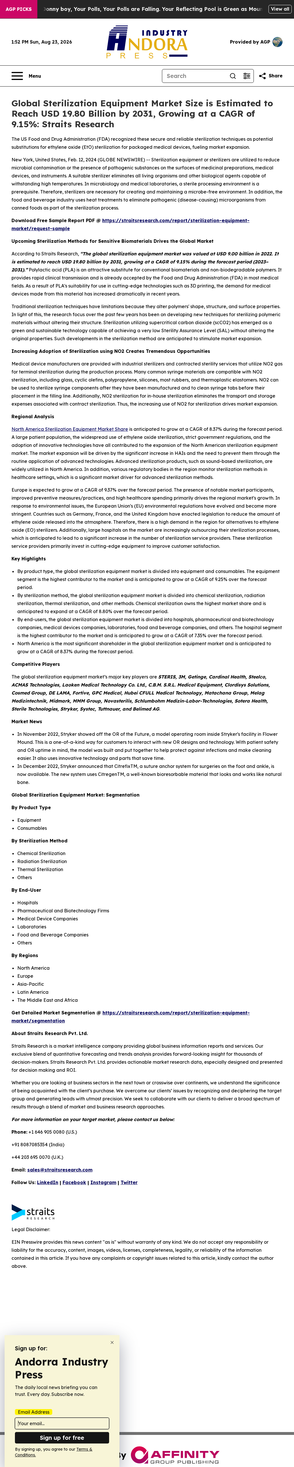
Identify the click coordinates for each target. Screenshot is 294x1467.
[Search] (233, 76)
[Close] (112, 1342)
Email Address (33, 1412)
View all (280, 9)
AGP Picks (19, 9)
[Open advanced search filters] (247, 76)
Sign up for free (62, 1437)
